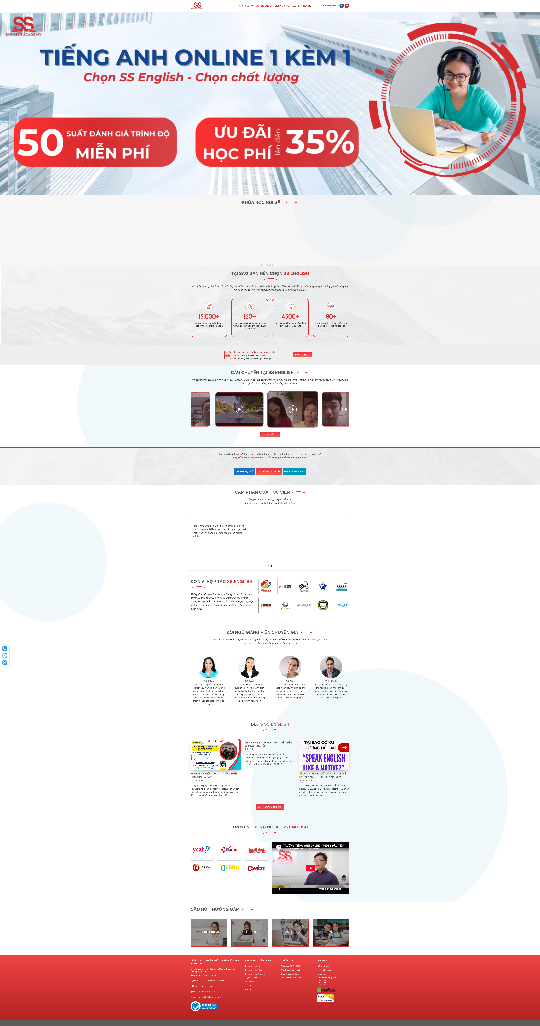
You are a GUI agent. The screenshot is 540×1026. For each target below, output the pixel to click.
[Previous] (197, 410)
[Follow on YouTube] (347, 6)
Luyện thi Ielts (251, 977)
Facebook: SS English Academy (207, 997)
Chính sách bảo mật (290, 970)
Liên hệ (307, 6)
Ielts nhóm (249, 981)
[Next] (342, 410)
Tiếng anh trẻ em (252, 966)
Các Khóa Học (263, 6)
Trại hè (248, 989)
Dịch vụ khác (282, 6)
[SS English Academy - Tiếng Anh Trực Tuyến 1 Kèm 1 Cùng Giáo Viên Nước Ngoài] (203, 6)
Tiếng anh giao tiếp (254, 970)
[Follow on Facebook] (341, 6)
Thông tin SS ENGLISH (291, 966)
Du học (248, 985)
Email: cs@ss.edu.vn (202, 986)
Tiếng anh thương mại (255, 974)
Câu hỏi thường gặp (326, 977)
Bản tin (297, 6)
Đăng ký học (323, 966)
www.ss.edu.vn (208, 991)
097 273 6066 (210, 975)
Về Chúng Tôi (246, 6)
